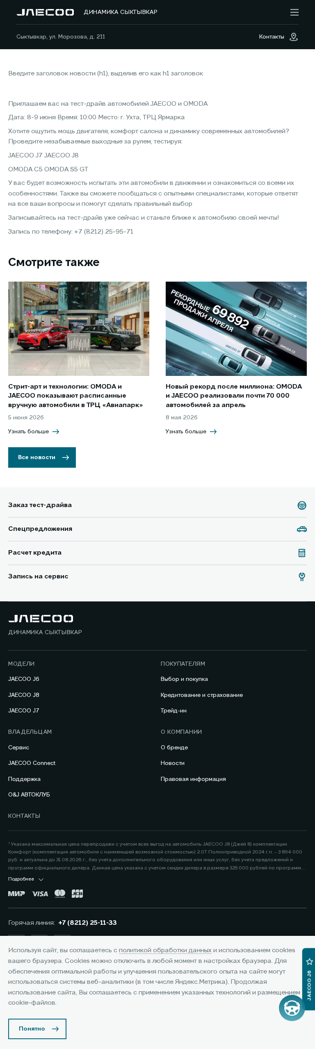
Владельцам (30, 732)
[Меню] (294, 12)
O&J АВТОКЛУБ (29, 795)
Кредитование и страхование (202, 695)
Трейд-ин (174, 711)
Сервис (18, 748)
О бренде (174, 748)
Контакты (24, 816)
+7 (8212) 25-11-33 (87, 923)
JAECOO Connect (31, 763)
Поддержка (24, 779)
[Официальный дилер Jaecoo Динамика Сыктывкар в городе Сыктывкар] (45, 12)
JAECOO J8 (23, 695)
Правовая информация (193, 779)
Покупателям (183, 664)
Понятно (32, 1029)
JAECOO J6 (23, 679)
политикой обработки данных (165, 950)
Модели (21, 664)
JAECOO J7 (23, 711)
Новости (173, 763)
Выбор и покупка (184, 679)
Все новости (36, 457)
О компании (181, 732)
